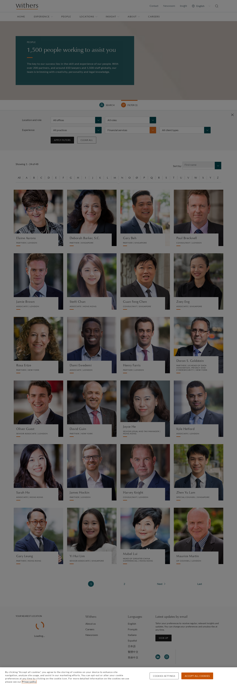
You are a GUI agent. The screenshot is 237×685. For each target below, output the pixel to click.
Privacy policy (29, 681)
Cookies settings (164, 676)
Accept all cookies (197, 676)
